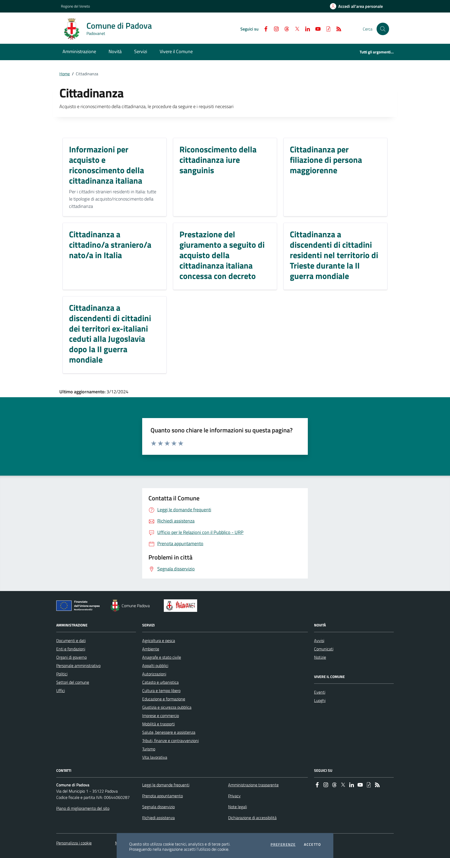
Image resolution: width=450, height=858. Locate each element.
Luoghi (320, 700)
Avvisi (319, 640)
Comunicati (323, 649)
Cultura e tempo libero (161, 690)
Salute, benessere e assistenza (168, 732)
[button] (383, 29)
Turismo (148, 749)
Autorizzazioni (154, 674)
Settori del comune (72, 682)
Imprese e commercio (160, 715)
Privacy (234, 796)
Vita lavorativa (154, 757)
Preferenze (283, 844)
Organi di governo (71, 657)
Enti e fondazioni (70, 649)
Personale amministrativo (78, 665)
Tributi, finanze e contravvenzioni (170, 740)
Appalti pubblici (155, 665)
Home (64, 74)
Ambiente (150, 649)
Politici (61, 674)
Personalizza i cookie (74, 843)
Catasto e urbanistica (160, 682)
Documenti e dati (71, 640)
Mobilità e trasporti (158, 724)
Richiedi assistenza (158, 818)
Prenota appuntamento (162, 796)
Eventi (319, 692)
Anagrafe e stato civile (161, 657)
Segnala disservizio (158, 807)
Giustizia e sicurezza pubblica (166, 707)
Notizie (320, 657)
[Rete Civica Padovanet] (181, 605)
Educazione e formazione (163, 699)
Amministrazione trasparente (253, 785)
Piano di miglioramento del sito (82, 808)
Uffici (60, 690)
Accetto (312, 844)
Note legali (237, 807)
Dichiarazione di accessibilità (252, 818)
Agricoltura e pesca (158, 640)
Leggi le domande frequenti (165, 785)
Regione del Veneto (75, 6)
